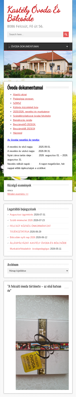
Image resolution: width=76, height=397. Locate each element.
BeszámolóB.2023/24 (24, 128)
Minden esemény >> (17, 194)
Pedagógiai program (23, 98)
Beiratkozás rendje (22, 120)
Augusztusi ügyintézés (21, 214)
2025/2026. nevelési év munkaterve (31, 111)
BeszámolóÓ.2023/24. (24, 124)
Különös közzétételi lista (25, 107)
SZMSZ (17, 103)
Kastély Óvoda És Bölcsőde (33, 13)
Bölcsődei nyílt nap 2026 (22, 237)
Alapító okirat (20, 94)
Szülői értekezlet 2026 (21, 220)
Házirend (17, 133)
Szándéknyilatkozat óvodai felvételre (32, 116)
